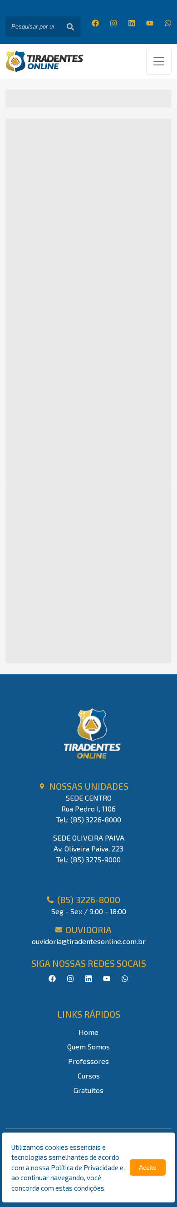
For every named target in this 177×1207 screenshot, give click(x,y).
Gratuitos (88, 1090)
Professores (88, 1061)
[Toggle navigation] (159, 61)
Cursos (89, 1075)
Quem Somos (88, 1046)
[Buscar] (70, 26)
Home (88, 1032)
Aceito (148, 1167)
